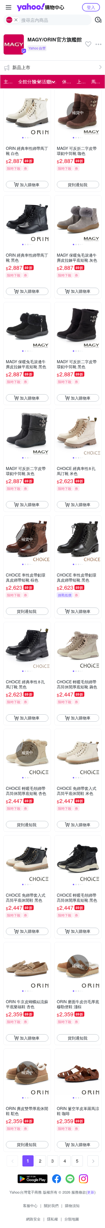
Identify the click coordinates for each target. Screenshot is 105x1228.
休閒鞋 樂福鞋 (67, 81)
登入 (91, 7)
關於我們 (51, 1205)
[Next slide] (47, 112)
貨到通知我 (77, 184)
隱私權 (52, 1219)
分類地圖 (71, 1219)
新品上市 (21, 67)
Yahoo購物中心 (40, 7)
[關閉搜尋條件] (15, 19)
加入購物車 (29, 184)
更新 (90, 1192)
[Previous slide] (7, 112)
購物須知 (72, 1205)
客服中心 (30, 1205)
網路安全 (33, 1219)
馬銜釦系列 (96, 81)
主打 (8, 81)
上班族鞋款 (82, 81)
